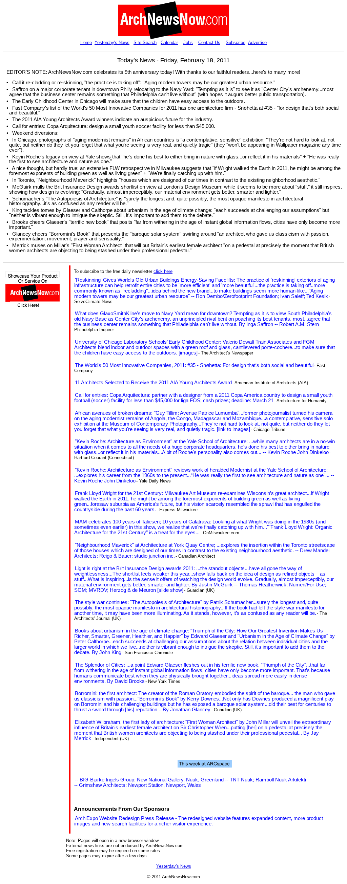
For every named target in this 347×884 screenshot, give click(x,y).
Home (86, 42)
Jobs (188, 42)
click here (163, 271)
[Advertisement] (25, 434)
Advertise (257, 42)
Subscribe (235, 42)
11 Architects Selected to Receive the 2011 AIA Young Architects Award (153, 382)
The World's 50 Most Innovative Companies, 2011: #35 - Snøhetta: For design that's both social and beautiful (194, 365)
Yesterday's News (112, 42)
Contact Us (209, 42)
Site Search (145, 42)
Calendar (169, 42)
